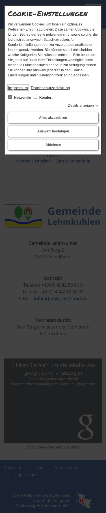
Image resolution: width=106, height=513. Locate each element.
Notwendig (22, 98)
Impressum (18, 87)
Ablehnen (53, 145)
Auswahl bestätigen (53, 131)
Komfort (45, 98)
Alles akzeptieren (53, 118)
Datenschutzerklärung (50, 87)
